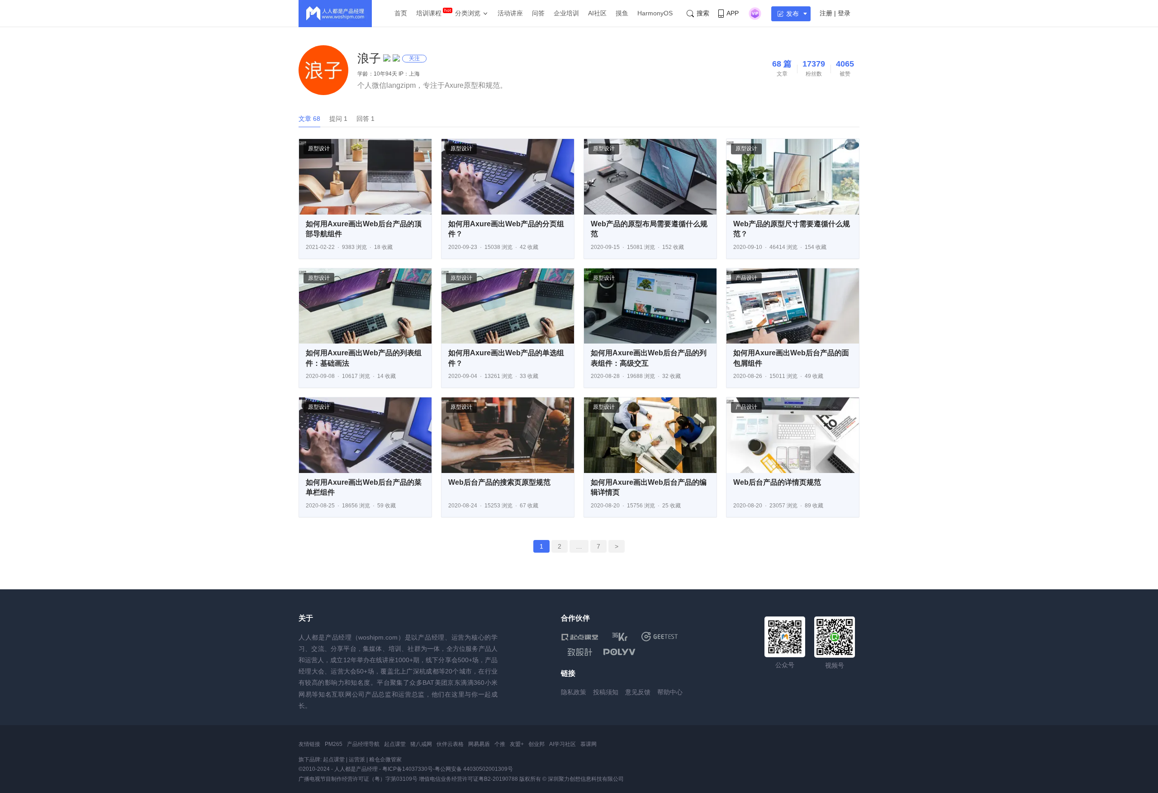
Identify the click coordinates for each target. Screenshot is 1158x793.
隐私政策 (573, 692)
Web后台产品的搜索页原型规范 (499, 482)
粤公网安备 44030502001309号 (474, 769)
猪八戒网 (421, 744)
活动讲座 (510, 13)
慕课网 (588, 744)
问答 (538, 13)
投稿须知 (605, 692)
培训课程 (428, 13)
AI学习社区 (562, 744)
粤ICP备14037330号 (407, 769)
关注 (414, 58)
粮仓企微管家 (385, 759)
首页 (400, 13)
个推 (499, 744)
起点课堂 (395, 744)
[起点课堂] (579, 636)
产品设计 (746, 278)
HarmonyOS (655, 13)
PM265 (333, 744)
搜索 (703, 13)
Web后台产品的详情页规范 (777, 482)
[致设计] (580, 652)
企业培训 (566, 13)
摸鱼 (622, 13)
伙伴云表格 (450, 744)
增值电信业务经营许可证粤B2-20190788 (468, 779)
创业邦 (536, 744)
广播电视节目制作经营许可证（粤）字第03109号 (358, 779)
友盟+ (517, 744)
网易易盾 (479, 744)
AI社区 (597, 13)
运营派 (357, 759)
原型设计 (319, 148)
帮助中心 (670, 692)
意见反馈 (637, 692)
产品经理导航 (363, 744)
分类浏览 (467, 13)
